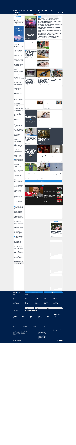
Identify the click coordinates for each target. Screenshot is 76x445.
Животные (26, 279)
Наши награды (15, 275)
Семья (45, 280)
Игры (49, 10)
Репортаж (56, 221)
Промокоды (20, 10)
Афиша (39, 10)
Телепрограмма (35, 10)
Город (25, 275)
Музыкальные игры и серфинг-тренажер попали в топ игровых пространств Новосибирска (49, 102)
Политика (45, 274)
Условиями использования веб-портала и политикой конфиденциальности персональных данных (49, 309)
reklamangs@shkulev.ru (41, 305)
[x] (34, 286)
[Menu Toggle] (14, 12)
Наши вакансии (15, 276)
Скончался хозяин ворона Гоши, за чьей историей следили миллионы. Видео (49, 196)
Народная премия (55, 279)
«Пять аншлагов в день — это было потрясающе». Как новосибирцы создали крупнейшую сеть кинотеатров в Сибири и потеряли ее (30, 103)
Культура (36, 274)
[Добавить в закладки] (35, 38)
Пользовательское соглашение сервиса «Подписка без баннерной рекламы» (47, 314)
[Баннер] (36, 14)
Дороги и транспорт (27, 276)
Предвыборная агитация (16, 279)
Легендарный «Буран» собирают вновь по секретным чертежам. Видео (50, 187)
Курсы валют (46, 10)
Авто (25, 271)
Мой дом (36, 276)
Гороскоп (42, 10)
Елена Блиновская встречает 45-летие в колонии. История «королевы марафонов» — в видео (34, 198)
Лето (35, 275)
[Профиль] (62, 12)
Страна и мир (55, 274)
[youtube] (36, 286)
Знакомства (24, 10)
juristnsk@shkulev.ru (31, 311)
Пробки (38, 12)
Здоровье (26, 280)
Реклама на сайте (15, 271)
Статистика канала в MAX (17, 280)
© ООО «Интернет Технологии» (17, 316)
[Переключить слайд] (62, 195)
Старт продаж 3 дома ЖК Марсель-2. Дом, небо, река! (18, 74)
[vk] (27, 286)
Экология (54, 275)
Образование (37, 280)
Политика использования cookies (42, 312)
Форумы (31, 10)
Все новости (18, 16)
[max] (32, 286)
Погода (28, 10)
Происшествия (46, 275)
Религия (45, 279)
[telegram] (25, 286)
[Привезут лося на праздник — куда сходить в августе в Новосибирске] (56, 73)
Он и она (45, 271)
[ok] (30, 286)
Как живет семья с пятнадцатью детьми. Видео (50, 200)
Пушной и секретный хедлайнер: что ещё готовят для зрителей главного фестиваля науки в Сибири (31, 33)
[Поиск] (58, 12)
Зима (36, 271)
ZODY (51, 10)
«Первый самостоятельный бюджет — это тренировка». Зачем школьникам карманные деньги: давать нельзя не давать (30, 151)
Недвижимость (15, 10)
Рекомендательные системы (41, 313)
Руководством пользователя (41, 308)
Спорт (54, 271)
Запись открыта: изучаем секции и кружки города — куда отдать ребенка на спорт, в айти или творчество (31, 62)
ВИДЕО (43, 185)
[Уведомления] (60, 12)
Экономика (54, 276)
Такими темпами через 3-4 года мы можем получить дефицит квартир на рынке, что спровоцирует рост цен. (30, 116)
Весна (26, 274)
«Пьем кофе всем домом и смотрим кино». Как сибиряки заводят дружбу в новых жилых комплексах (30, 43)
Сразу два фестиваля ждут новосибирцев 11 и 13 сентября (31, 37)
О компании (15, 274)
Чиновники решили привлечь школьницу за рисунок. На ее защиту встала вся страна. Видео (50, 192)
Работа (45, 276)
